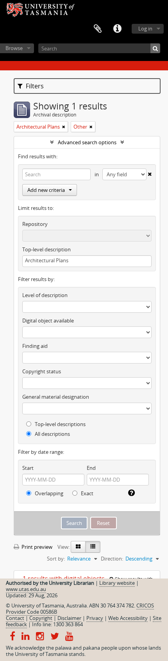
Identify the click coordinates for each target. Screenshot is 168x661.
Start (28, 467)
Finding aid (35, 345)
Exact (86, 493)
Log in (145, 28)
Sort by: (56, 558)
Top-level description (46, 249)
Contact (15, 618)
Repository (35, 223)
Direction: (112, 558)
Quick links (117, 29)
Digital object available (48, 320)
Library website (117, 582)
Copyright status (41, 371)
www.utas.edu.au (26, 589)
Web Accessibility (128, 618)
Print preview (36, 546)
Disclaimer (69, 618)
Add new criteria (46, 189)
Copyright (40, 618)
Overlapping (48, 493)
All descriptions (52, 433)
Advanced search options (87, 142)
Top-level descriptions (60, 424)
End (91, 467)
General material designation (55, 396)
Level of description (45, 295)
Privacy (94, 618)
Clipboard (97, 29)
